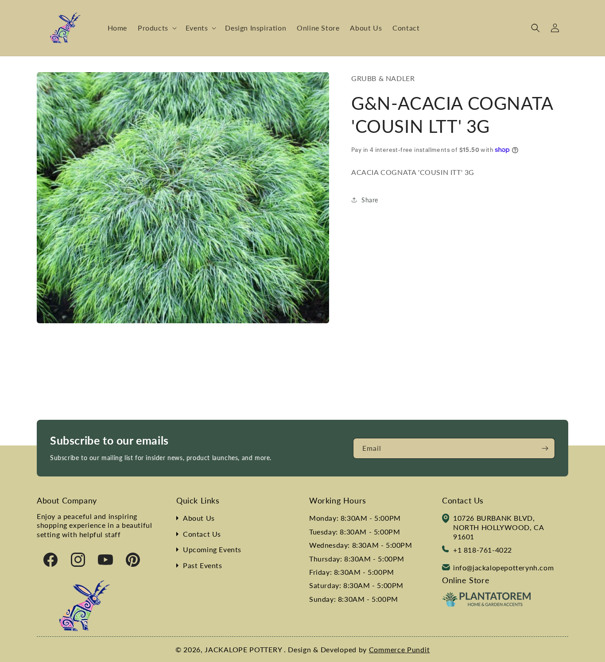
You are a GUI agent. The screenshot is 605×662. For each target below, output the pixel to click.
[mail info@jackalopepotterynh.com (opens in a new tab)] (446, 568)
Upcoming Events (212, 549)
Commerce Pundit (399, 649)
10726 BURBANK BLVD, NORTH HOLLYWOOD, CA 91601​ (498, 527)
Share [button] (369, 199)
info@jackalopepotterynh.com (503, 567)
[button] (156, 28)
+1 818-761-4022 (482, 550)
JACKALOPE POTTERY (244, 649)
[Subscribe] (545, 448)
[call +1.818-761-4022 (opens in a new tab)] (445, 550)
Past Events (202, 565)
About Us (199, 518)
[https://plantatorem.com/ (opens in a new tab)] (486, 604)
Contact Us (202, 534)
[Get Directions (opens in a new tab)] (445, 519)
